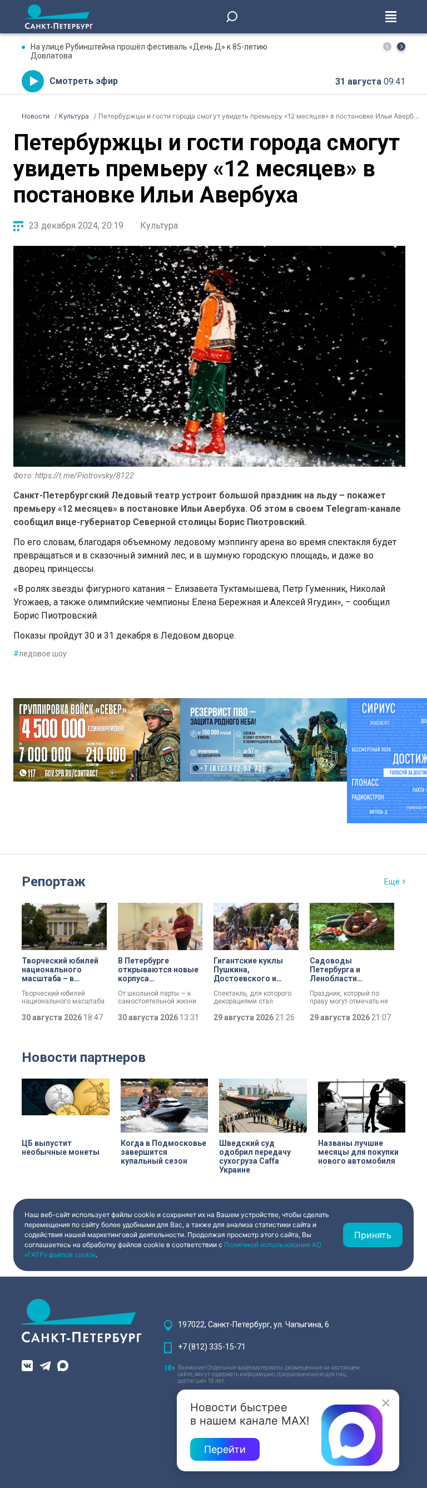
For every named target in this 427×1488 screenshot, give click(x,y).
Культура (159, 225)
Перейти (225, 1449)
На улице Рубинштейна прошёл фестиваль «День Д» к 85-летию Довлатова (149, 51)
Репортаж (54, 881)
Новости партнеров (84, 1057)
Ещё (392, 881)
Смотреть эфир (83, 81)
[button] (401, 46)
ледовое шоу (40, 653)
